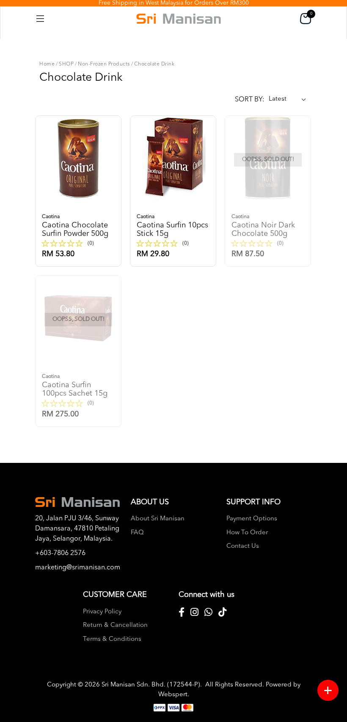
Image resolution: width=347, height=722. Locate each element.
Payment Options (251, 519)
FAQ (137, 533)
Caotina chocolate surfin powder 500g (75, 226)
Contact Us (242, 546)
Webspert (172, 695)
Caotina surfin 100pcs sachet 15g (74, 385)
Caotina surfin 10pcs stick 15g (172, 226)
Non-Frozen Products (104, 64)
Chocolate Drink (154, 64)
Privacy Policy (102, 612)
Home (47, 64)
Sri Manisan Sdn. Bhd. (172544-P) (151, 685)
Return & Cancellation (115, 625)
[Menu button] (328, 690)
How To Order (247, 533)
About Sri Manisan (158, 519)
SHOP (66, 64)
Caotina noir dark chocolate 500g (263, 226)
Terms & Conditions (112, 639)
